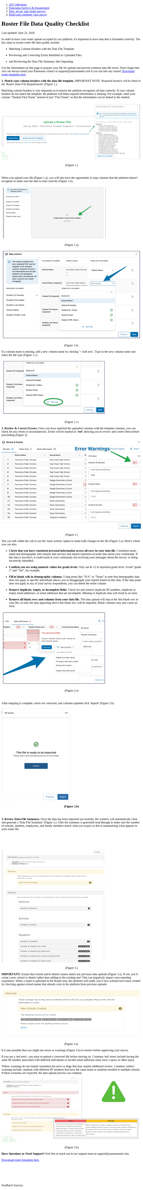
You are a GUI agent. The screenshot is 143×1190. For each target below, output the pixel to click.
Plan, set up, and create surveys (27, 11)
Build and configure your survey (28, 14)
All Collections (18, 4)
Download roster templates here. (20, 1160)
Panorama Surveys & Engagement (29, 7)
